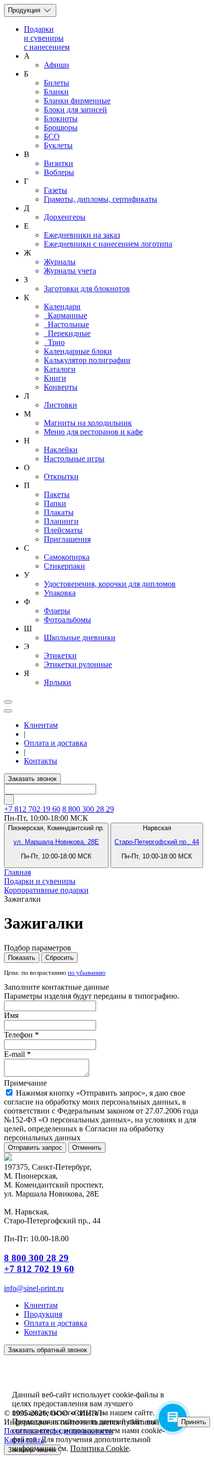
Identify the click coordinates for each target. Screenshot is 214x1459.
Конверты (61, 387)
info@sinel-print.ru (34, 1288)
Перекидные (67, 333)
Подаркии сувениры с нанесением (47, 38)
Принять (193, 1422)
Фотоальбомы (67, 619)
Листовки (60, 405)
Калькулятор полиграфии (87, 360)
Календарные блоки (78, 351)
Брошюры (61, 127)
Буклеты (58, 145)
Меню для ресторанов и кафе (93, 432)
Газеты (55, 190)
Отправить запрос (35, 1147)
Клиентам (41, 725)
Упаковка (60, 593)
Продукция (25, 10)
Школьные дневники (79, 637)
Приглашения (67, 539)
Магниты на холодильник (88, 423)
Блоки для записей (75, 109)
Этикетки (60, 655)
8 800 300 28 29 (88, 809)
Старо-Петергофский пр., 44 (156, 842)
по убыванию (87, 972)
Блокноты (61, 118)
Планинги (61, 521)
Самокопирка (67, 557)
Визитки (58, 163)
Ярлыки (57, 682)
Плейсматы (63, 530)
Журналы (60, 261)
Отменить (87, 1147)
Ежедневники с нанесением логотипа (108, 244)
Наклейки (61, 449)
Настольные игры (74, 458)
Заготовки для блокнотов (87, 288)
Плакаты (59, 512)
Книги (55, 378)
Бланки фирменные (77, 100)
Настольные (66, 324)
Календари (62, 306)
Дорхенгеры (65, 217)
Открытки (61, 476)
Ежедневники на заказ (82, 235)
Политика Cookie (99, 1448)
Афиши (56, 65)
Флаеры (57, 610)
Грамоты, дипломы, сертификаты (100, 199)
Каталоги (60, 369)
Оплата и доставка (55, 743)
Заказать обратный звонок (47, 1350)
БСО (52, 136)
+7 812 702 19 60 (39, 1269)
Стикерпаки (64, 566)
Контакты (40, 761)
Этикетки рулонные (78, 664)
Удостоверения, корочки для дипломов (110, 584)
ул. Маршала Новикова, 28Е (56, 842)
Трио (54, 342)
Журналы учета (70, 270)
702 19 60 (32, 809)
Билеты (56, 83)
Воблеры (59, 172)
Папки (55, 503)
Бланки (56, 91)
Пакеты (57, 494)
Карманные (65, 315)
